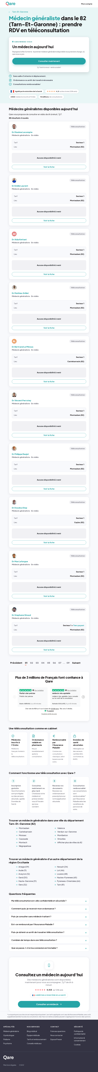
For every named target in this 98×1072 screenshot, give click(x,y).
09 (68, 662)
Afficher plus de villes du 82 (69, 842)
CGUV (21, 1065)
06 (54, 662)
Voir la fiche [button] (49, 167)
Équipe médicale (33, 1035)
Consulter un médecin (47, 1004)
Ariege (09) (24, 866)
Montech (23, 842)
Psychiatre (7, 1043)
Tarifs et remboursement (36, 1039)
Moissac (22, 835)
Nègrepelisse (25, 846)
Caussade (23, 839)
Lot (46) (60, 870)
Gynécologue (8, 1035)
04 (42, 662)
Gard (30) (23, 877)
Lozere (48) (62, 874)
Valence (61, 828)
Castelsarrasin (25, 831)
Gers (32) (23, 884)
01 (26, 662)
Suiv (76, 662)
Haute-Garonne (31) (27, 881)
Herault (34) (62, 866)
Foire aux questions (57, 1031)
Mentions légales (9, 1065)
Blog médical (32, 1031)
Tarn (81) (60, 884)
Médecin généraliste (11, 1031)
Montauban (24, 828)
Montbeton (62, 835)
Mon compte (86, 4)
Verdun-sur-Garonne (67, 831)
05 (48, 662)
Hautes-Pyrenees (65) (67, 877)
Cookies (77, 1045)
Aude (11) (22, 870)
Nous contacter (56, 1035)
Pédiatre (6, 1039)
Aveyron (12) (24, 874)
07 (59, 662)
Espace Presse (56, 1039)
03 (37, 662)
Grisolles (61, 839)
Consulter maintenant (49, 61)
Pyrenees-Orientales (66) (68, 881)
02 (31, 662)
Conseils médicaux (34, 1043)
